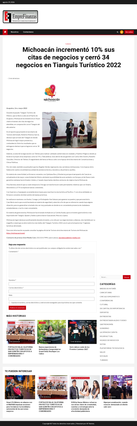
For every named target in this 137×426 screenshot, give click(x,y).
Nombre (12, 280)
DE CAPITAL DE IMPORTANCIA (112, 308)
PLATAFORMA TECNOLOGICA (112, 348)
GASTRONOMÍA (106, 324)
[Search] (117, 32)
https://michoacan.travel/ (15, 233)
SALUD (102, 352)
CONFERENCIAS (106, 300)
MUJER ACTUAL (106, 336)
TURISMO (68, 44)
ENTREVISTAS (105, 316)
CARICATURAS (106, 292)
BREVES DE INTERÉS (108, 288)
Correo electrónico (16, 288)
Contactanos (28, 32)
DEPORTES (104, 312)
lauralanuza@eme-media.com (69, 238)
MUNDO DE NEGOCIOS (109, 340)
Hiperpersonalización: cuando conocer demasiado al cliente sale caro (116, 404)
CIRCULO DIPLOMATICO (110, 296)
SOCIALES (104, 356)
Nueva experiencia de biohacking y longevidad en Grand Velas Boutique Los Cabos (50, 350)
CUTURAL (104, 304)
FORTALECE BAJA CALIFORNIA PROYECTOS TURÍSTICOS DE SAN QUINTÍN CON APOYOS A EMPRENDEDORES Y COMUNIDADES (20, 351)
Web (10, 295)
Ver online (129, 32)
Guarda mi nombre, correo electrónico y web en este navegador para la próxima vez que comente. (46, 302)
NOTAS (103, 344)
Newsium (79, 423)
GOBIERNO (104, 328)
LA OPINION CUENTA (108, 332)
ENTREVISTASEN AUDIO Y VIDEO (113, 320)
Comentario (14, 251)
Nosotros (15, 32)
